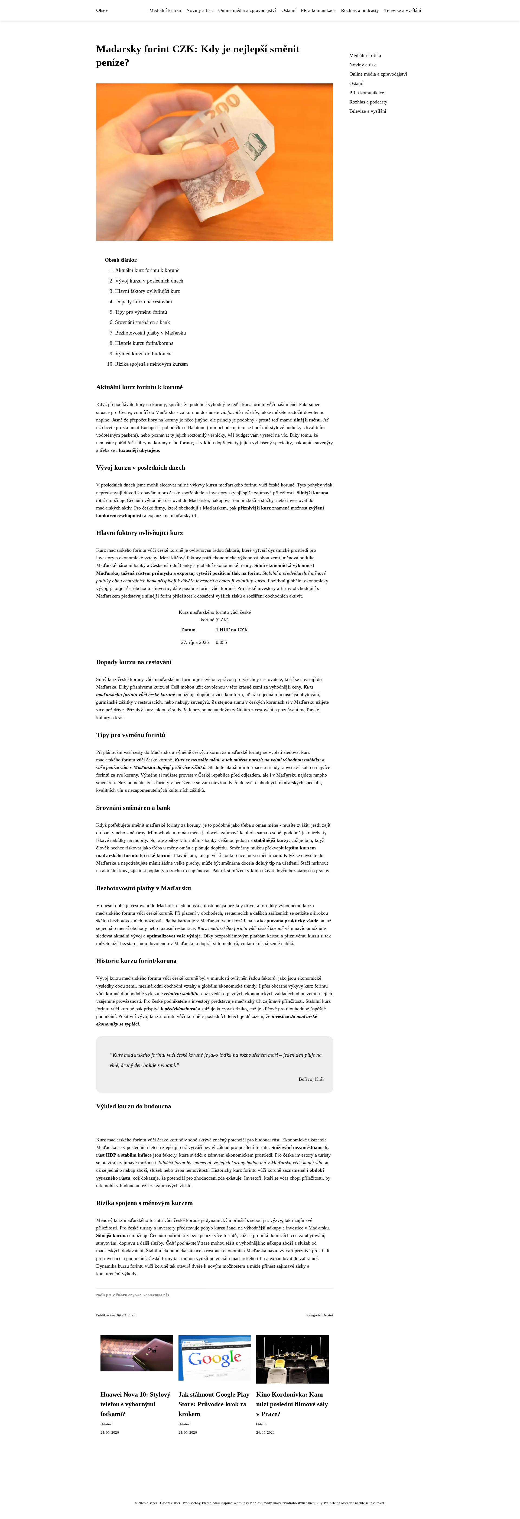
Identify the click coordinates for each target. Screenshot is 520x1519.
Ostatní (288, 10)
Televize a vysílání (402, 10)
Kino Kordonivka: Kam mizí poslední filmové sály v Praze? (292, 1404)
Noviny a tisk (199, 10)
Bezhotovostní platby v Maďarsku (150, 333)
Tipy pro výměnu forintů (141, 312)
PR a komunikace (318, 10)
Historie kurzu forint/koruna (144, 343)
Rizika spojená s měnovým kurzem (151, 364)
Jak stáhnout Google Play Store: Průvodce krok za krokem (213, 1404)
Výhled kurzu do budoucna (144, 353)
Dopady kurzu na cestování (143, 301)
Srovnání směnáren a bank (142, 322)
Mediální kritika (165, 10)
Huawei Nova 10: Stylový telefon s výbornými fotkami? (135, 1404)
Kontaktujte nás (155, 1295)
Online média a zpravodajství (247, 10)
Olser (102, 10)
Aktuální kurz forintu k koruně (147, 270)
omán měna (189, 832)
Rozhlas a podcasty (360, 10)
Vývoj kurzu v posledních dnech (149, 281)
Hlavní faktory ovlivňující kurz (147, 291)
